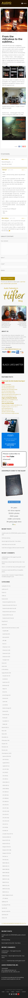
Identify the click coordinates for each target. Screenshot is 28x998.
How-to (3, 663)
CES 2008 (5, 798)
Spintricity (4, 914)
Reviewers (4, 747)
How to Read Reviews (6, 408)
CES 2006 (5, 791)
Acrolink (4, 679)
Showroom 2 (5, 650)
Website (3, 270)
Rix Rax (4, 717)
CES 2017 (5, 824)
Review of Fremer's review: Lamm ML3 (10, 405)
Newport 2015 (6, 850)
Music (3, 730)
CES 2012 (5, 811)
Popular (3, 743)
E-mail (3, 264)
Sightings (4, 901)
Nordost (4, 711)
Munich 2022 (4, 727)
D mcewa (4, 570)
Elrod (4, 692)
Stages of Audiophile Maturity (9, 398)
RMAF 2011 (5, 879)
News (3, 734)
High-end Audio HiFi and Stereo (9, 627)
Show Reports (5, 753)
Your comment (4, 241)
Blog (8, 991)
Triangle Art (5, 659)
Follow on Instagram (14, 502)
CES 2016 (5, 821)
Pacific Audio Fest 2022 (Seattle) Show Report (13, 381)
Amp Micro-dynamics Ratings (8, 411)
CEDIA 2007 (5, 785)
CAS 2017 (5, 769)
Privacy (18, 991)
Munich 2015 (5, 840)
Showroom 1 (5, 647)
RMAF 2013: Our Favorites (7, 401)
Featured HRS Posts (7, 615)
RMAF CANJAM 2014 (7, 895)
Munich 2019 (5, 843)
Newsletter (4, 737)
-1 (16, 406)
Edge (4, 688)
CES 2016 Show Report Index (8, 387)
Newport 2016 (6, 853)
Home (3, 991)
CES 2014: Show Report (7, 396)
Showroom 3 (5, 653)
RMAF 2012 (5, 882)
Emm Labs (5, 637)
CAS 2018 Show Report (6, 384)
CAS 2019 (5, 775)
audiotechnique (5, 557)
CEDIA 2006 (5, 782)
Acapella (4, 630)
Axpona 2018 (5, 756)
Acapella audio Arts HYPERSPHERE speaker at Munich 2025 (14, 533)
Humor (3, 666)
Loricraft (4, 705)
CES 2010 (5, 804)
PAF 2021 (4, 856)
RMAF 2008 (5, 869)
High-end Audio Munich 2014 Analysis (10, 394)
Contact (24, 991)
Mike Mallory (5, 159)
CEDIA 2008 (5, 788)
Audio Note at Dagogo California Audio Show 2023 (13, 547)
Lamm (4, 701)
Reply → (24, 159)
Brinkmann (5, 685)
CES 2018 (5, 827)
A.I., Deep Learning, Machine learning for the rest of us (14, 923)
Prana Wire (5, 714)
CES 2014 (5, 814)
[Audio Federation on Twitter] (12, 994)
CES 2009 (5, 801)
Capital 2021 (5, 766)
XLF (12, 410)
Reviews (4, 750)
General (4, 624)
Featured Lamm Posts (7, 618)
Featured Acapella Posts (8, 602)
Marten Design (6, 708)
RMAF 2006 (5, 863)
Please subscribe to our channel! (11, 456)
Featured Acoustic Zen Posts (9, 605)
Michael (15, 33)
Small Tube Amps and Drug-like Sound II (16, 566)
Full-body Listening (6, 538)
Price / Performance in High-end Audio (10, 413)
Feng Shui (4, 621)
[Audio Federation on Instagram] (16, 994)
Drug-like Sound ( (5, 406)
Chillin (3, 595)
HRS (3, 640)
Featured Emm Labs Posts (8, 611)
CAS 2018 (5, 772)
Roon (4, 643)
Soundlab (5, 721)
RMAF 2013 (5, 885)
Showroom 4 (5, 656)
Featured (4, 599)
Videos (3, 917)
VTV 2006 (5, 898)
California (4, 589)
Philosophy (4, 740)
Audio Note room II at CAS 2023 (9, 544)
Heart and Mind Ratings (8, 403)
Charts (3, 592)
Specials (4, 908)
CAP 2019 (5, 759)
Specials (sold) (5, 911)
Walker (4, 724)
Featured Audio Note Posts (9, 608)
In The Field (4, 669)
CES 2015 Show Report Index (8, 391)
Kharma (4, 698)
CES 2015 (5, 817)
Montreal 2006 (6, 837)
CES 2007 (5, 795)
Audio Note (5, 634)
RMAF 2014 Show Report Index (8, 392)
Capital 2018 (5, 762)
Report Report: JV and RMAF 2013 (9, 399)
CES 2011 (5, 808)
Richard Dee (4, 562)
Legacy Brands (5, 672)
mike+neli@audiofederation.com (12, 349)
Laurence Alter (5, 575)
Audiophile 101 (5, 586)
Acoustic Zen (5, 675)
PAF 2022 (4, 859)
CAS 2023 (5, 779)
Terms (12, 991)
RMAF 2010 (5, 875)
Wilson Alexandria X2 (6, 410)
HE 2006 (4, 830)
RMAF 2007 (5, 866)
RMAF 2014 (5, 888)
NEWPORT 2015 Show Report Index (9, 389)
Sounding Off (5, 905)
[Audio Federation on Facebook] (9, 994)
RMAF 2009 (5, 872)
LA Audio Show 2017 (7, 833)
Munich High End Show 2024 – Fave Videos (11, 541)
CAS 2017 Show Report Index (8, 386)
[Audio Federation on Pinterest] (14, 994)
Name (3, 257)
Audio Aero (5, 682)
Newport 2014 (6, 846)
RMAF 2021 (5, 892)
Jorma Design (6, 695)
